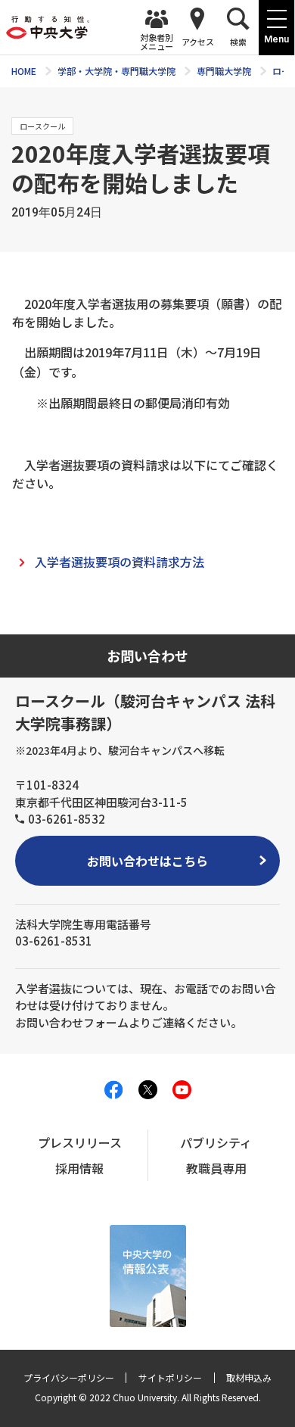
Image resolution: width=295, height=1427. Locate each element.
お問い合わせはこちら (147, 861)
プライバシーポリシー (68, 1377)
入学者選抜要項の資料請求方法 (119, 562)
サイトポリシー (170, 1377)
